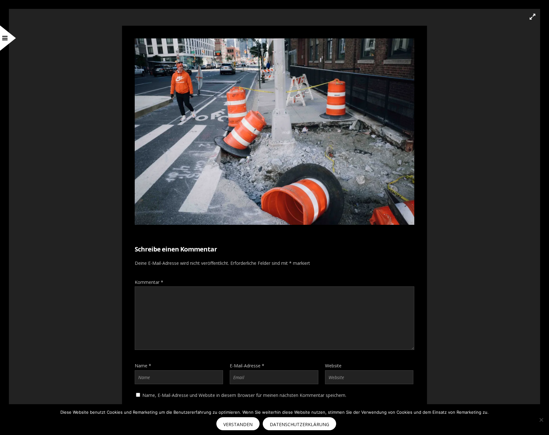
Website (333, 366)
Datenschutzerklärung (299, 424)
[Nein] (541, 420)
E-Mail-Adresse (247, 366)
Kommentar (149, 282)
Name (143, 366)
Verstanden (238, 424)
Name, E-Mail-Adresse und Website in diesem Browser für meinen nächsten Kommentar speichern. (244, 395)
